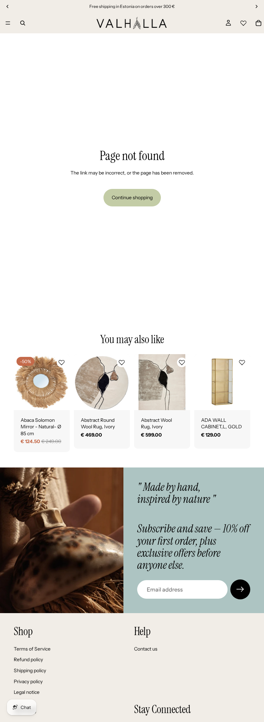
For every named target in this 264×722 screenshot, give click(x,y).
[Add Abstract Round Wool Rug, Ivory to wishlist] (121, 362)
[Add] (59, 399)
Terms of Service (32, 649)
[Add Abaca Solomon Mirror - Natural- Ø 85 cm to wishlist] (61, 362)
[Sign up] (240, 589)
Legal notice (27, 692)
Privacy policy (28, 681)
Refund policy (28, 659)
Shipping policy (30, 670)
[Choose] (119, 399)
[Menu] (8, 23)
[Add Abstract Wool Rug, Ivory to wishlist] (182, 362)
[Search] (22, 23)
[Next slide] (62, 382)
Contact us (145, 649)
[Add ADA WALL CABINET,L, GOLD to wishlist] (242, 362)
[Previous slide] (21, 382)
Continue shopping (132, 197)
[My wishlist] (243, 22)
